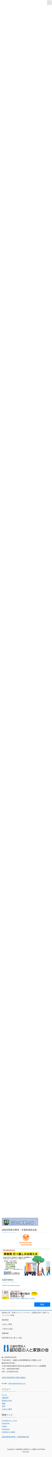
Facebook (5, 1423)
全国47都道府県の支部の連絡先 (14, 1377)
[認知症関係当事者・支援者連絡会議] (26, 1240)
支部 (3, 1406)
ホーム (4, 1395)
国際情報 (5, 1333)
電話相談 (5, 1320)
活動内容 (5, 1398)
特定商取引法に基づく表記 (12, 1338)
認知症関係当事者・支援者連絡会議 (15, 1437)
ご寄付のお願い (8, 1329)
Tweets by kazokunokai (11, 1285)
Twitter (4, 1426)
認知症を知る (7, 1400)
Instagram (6, 1429)
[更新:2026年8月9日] (20, 1221)
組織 (3, 1403)
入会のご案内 (7, 1324)
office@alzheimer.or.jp (16, 1383)
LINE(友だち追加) (8, 1432)
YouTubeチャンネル (9, 1420)
